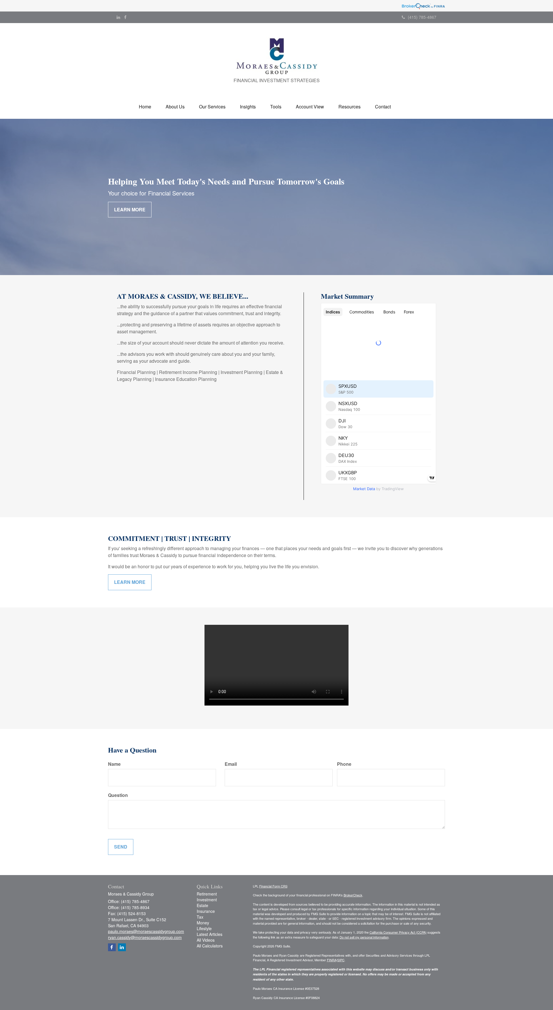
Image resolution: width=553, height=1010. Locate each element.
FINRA (331, 960)
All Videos (206, 940)
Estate (202, 905)
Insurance (206, 911)
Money (203, 923)
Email (231, 764)
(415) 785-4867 (422, 17)
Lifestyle (204, 928)
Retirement (207, 894)
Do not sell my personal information (364, 937)
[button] (175, 107)
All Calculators (210, 946)
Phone (344, 764)
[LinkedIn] (118, 17)
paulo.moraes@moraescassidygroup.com (146, 931)
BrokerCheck (353, 895)
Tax (200, 917)
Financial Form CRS (273, 886)
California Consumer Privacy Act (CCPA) (398, 932)
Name (114, 764)
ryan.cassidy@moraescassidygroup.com (145, 937)
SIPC (340, 960)
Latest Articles (209, 934)
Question (118, 795)
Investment (207, 899)
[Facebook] (125, 17)
